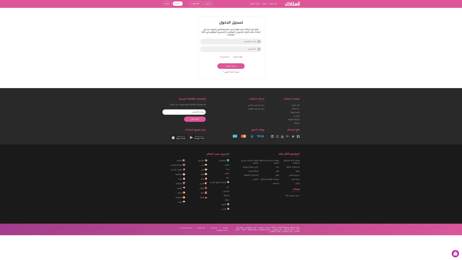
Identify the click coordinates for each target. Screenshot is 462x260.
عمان (203, 179)
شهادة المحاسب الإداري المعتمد (249, 162)
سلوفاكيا (179, 183)
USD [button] (177, 3)
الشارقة (226, 195)
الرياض (227, 164)
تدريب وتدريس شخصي (256, 105)
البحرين (202, 183)
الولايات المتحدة (177, 169)
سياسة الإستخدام (186, 228)
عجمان (227, 200)
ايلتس (297, 183)
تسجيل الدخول (231, 66)
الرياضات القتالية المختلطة (269, 179)
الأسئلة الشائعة (294, 119)
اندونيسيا (179, 197)
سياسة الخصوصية (222, 230)
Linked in (237, 57)
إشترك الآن (195, 119)
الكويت (224, 204)
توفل (277, 175)
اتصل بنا (297, 116)
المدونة (297, 123)
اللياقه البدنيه (253, 171)
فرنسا (180, 179)
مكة (227, 177)
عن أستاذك (296, 108)
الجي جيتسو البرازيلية (250, 167)
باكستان (179, 160)
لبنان (203, 169)
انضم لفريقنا (295, 112)
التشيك (180, 188)
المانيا (202, 197)
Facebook (224, 57)
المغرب (202, 188)
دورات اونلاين (255, 3)
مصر (203, 165)
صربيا (203, 192)
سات (277, 167)
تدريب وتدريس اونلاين (256, 108)
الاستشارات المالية (293, 167)
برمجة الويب (295, 179)
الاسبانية (276, 183)
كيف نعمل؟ (273, 3)
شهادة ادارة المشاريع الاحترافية (292, 162)
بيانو (277, 171)
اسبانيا (180, 192)
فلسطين (201, 160)
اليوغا (298, 171)
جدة (227, 169)
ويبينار (264, 3)
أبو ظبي (226, 191)
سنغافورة (179, 174)
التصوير (255, 179)
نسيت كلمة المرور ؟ (231, 72)
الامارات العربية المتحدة (218, 182)
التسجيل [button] (195, 3)
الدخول (208, 3)
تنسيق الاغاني (294, 175)
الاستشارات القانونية (251, 175)
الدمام (227, 173)
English (167, 3)
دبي (227, 186)
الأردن (224, 209)
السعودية (223, 160)
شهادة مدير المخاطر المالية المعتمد (269, 162)
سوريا (180, 202)
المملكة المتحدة (177, 165)
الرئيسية (225, 228)
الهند (202, 174)
